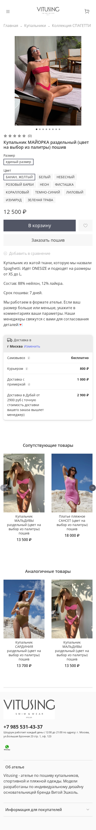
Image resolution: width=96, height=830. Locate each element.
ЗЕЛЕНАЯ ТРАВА (40, 200)
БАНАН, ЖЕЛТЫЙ (19, 177)
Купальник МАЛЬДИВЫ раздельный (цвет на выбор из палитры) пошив (24, 524)
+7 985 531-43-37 (23, 726)
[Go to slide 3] (43, 129)
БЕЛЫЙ (45, 177)
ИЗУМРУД (14, 200)
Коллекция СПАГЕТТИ (71, 25)
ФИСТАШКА (64, 184)
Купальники (35, 25)
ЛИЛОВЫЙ (74, 192)
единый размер (18, 161)
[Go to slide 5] (49, 129)
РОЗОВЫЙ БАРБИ (20, 184)
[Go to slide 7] (56, 129)
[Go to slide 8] (59, 129)
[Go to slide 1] (36, 129)
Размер (9, 156)
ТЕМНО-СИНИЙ (47, 192)
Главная (10, 25)
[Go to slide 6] (53, 129)
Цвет (7, 171)
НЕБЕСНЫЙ (66, 177)
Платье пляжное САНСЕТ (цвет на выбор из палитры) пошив (72, 522)
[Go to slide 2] (40, 129)
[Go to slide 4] (46, 129)
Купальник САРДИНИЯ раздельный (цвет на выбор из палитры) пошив (24, 650)
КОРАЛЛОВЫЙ (17, 192)
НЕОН (44, 184)
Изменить (32, 346)
